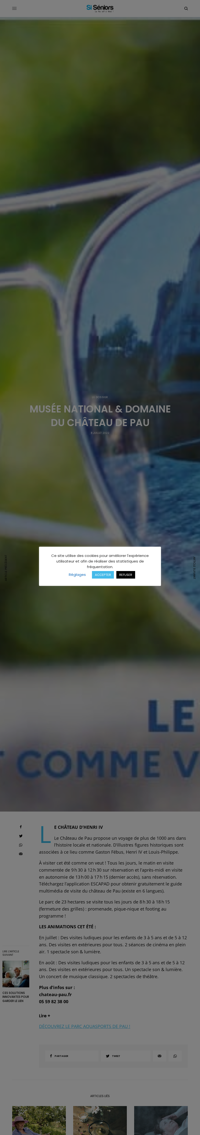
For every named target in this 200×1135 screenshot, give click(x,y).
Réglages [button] (77, 574)
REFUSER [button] (125, 574)
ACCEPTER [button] (103, 574)
